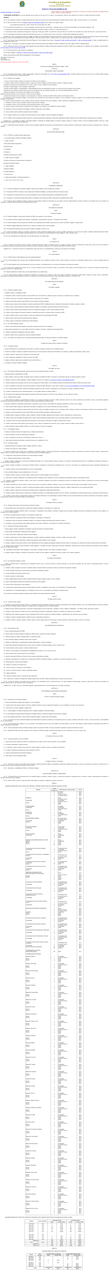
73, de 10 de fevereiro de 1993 (86, 385)
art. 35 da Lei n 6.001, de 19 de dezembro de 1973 (62, 380)
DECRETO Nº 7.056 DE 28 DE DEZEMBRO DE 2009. (54, 9)
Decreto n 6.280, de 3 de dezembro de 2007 (33, 22)
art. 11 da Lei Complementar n (72, 385)
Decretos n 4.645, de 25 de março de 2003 (65, 40)
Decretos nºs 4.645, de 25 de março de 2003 (27, 52)
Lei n (52, 74)
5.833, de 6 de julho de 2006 (84, 40)
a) (11, 24)
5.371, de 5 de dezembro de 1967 (61, 74)
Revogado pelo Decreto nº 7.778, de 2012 (10, 12)
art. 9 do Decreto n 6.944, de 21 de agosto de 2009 (13, 47)
